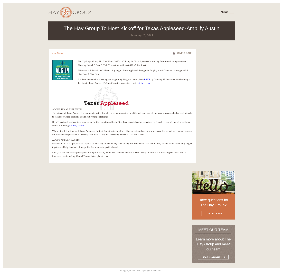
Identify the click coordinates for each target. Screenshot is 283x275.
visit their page (143, 83)
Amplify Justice (76, 125)
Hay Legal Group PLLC (69, 12)
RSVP (147, 79)
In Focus (58, 53)
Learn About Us (213, 257)
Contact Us (213, 213)
